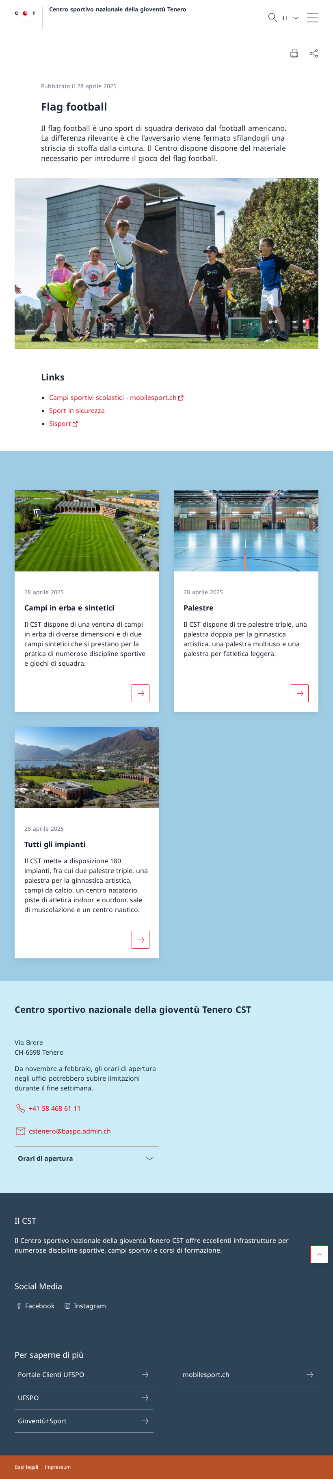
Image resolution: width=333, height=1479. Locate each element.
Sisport (60, 423)
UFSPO (28, 1397)
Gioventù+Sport (42, 1420)
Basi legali (26, 1467)
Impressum (58, 1467)
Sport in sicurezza (77, 410)
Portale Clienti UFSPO (51, 1374)
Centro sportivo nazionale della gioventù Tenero (117, 9)
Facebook (40, 1305)
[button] (319, 1254)
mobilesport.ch (206, 1374)
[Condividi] (313, 53)
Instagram (90, 1305)
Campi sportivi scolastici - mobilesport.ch (113, 397)
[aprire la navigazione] (313, 18)
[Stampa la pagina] (294, 53)
